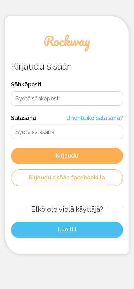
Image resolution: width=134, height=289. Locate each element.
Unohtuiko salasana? (94, 118)
